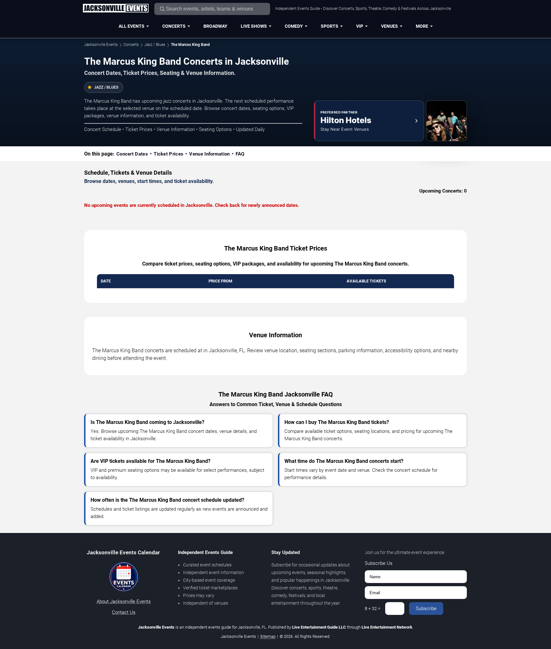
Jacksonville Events (101, 44)
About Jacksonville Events (124, 601)
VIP (359, 26)
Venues (389, 26)
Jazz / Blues (154, 44)
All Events (131, 26)
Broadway (215, 26)
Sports (329, 26)
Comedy (294, 26)
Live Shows (254, 26)
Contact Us (124, 612)
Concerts (174, 26)
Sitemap (268, 636)
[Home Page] (116, 9)
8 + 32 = (372, 608)
